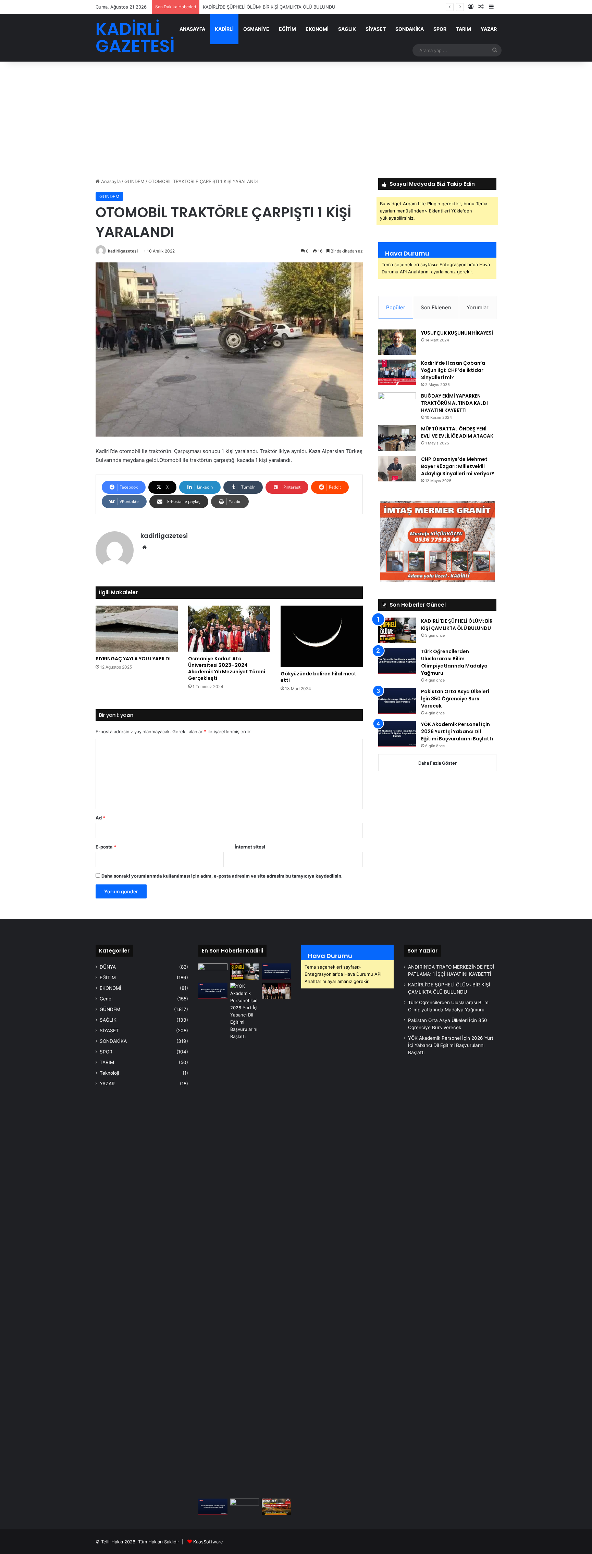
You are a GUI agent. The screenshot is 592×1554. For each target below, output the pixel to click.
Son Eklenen (436, 307)
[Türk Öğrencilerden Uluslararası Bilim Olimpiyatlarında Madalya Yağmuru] (397, 661)
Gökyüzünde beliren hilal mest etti (318, 677)
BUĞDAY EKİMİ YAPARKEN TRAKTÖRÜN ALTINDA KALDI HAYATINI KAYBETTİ (454, 403)
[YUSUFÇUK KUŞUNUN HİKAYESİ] (397, 342)
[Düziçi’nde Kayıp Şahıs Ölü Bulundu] (244, 1507)
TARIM (463, 29)
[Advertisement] (296, 120)
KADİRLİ (224, 29)
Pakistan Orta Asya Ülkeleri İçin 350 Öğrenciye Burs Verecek (455, 698)
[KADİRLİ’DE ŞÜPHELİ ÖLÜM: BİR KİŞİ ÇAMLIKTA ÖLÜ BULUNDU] (397, 630)
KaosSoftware (208, 1541)
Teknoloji (109, 1073)
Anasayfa (110, 181)
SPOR (439, 29)
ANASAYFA (192, 29)
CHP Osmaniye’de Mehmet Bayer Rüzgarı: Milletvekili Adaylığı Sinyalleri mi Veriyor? (457, 466)
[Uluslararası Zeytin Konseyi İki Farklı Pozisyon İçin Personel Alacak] (212, 1507)
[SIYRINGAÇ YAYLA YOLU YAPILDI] (137, 629)
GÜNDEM (134, 181)
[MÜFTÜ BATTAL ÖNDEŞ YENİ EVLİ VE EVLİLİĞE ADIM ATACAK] (397, 438)
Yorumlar (478, 307)
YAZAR (489, 29)
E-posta (106, 847)
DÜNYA (108, 967)
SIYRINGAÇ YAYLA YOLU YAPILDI (133, 658)
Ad (100, 817)
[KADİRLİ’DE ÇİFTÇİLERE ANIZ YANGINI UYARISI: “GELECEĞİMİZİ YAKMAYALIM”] (276, 1507)
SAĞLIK (347, 29)
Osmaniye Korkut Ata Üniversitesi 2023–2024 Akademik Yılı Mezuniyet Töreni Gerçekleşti (226, 668)
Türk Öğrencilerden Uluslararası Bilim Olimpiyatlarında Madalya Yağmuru (454, 662)
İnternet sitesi (250, 847)
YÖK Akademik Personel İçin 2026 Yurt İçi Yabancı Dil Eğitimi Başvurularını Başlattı (457, 731)
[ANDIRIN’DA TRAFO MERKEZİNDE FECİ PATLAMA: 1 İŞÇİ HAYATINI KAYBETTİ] (212, 971)
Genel (106, 998)
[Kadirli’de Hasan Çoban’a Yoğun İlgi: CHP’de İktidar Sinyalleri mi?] (397, 372)
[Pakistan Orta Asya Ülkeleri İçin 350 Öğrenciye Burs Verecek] (397, 701)
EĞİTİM (287, 29)
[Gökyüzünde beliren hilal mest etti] (322, 636)
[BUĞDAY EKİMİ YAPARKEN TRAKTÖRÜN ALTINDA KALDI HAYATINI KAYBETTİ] (397, 405)
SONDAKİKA (409, 29)
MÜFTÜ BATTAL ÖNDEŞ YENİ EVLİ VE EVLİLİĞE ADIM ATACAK (457, 432)
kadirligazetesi (123, 251)
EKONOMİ (317, 29)
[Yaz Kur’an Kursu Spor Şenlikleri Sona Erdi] (276, 991)
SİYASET (376, 29)
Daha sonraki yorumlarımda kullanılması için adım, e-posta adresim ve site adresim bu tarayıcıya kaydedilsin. (222, 876)
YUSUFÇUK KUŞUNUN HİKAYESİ (457, 332)
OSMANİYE (256, 29)
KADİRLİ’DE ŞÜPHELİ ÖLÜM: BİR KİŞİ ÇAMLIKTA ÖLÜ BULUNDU (457, 625)
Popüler (395, 307)
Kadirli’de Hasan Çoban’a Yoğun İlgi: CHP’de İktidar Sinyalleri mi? (453, 370)
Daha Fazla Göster (437, 763)
